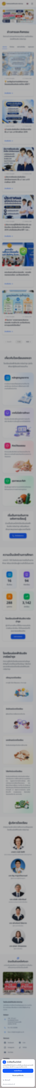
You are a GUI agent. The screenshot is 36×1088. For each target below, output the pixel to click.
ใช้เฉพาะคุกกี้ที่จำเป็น (18, 1076)
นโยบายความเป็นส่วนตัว (8, 1084)
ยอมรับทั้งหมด (18, 1071)
